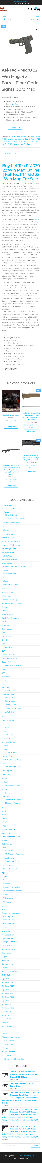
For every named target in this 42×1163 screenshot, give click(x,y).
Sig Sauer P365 (8, 1004)
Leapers (5, 818)
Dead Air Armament (10, 658)
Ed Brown (6, 676)
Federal (6, 883)
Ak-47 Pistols (8, 756)
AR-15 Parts (8, 851)
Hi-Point (5, 782)
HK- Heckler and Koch (11, 786)
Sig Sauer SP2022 (9, 1011)
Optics (6, 512)
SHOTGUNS (7, 975)
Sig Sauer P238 (8, 997)
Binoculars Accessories (16, 518)
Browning (6, 625)
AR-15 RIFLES (7, 592)
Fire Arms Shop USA (27, 1156)
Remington (8, 894)
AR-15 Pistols (8, 691)
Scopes (5, 968)
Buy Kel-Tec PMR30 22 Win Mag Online (21, 167)
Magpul (5, 826)
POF (3, 873)
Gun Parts (6, 738)
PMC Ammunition (11, 574)
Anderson (6, 589)
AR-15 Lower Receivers (14, 854)
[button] (37, 29)
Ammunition (7, 563)
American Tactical (9, 560)
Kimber (5, 815)
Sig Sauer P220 (8, 986)
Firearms (5, 687)
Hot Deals (6, 793)
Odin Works (7, 844)
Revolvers (6, 931)
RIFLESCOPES (8, 935)
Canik (4, 633)
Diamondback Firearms (12, 666)
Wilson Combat (8, 1052)
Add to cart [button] (11, 427)
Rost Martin (6, 953)
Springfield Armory (13, 708)
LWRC (4, 822)
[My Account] (31, 9)
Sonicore (5, 1022)
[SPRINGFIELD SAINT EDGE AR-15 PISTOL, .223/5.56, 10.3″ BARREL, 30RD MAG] (4, 19)
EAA (3, 673)
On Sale (6, 796)
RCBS (4, 909)
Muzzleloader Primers (12, 891)
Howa (4, 807)
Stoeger (5, 1030)
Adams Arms (7, 534)
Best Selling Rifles (12, 767)
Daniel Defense (8, 655)
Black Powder (7, 614)
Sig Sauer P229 (8, 993)
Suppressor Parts (12, 861)
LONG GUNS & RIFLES (12, 760)
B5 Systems (6, 596)
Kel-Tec (15, 104)
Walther (5, 1048)
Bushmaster (7, 629)
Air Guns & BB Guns (11, 752)
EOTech (5, 680)
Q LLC (4, 906)
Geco (5, 570)
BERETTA (9, 697)
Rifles (5, 763)
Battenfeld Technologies (12, 603)
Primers (5, 877)
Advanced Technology (11, 545)
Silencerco (6, 1015)
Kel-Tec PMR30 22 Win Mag (28, 141)
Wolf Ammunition (10, 585)
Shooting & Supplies (10, 971)
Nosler (4, 840)
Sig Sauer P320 (8, 1000)
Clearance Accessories (14, 799)
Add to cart (15, 128)
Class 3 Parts (8, 858)
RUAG (6, 577)
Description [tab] (10, 153)
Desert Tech (7, 662)
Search (35, 1146)
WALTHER (9, 712)
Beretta (5, 607)
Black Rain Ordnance (10, 618)
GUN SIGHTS (7, 746)
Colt (3, 644)
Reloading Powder (9, 917)
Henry (4, 778)
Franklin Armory (8, 720)
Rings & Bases (7, 946)
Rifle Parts (7, 865)
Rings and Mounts (10, 942)
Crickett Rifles (7, 647)
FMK (4, 716)
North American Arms (11, 837)
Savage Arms (7, 964)
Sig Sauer (7, 581)
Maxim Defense (8, 829)
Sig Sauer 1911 (7, 982)
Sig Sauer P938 (8, 1008)
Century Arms (7, 636)
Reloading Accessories (11, 913)
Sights (6, 530)
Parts (4, 848)
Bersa (4, 611)
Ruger (4, 957)
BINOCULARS (11, 515)
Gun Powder (8, 923)
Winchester (8, 898)
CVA (3, 651)
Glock (4, 731)
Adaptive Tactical (9, 538)
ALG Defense (7, 556)
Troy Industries (8, 1041)
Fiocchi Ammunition (11, 887)
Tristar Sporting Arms (10, 1037)
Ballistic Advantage (10, 600)
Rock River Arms (8, 949)
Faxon (4, 684)
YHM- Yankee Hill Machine (13, 1059)
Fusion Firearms (8, 724)
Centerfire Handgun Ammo (14, 566)
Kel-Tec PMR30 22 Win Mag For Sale (16, 144)
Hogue (4, 789)
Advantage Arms (9, 549)
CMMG (4, 640)
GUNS (13, 136)
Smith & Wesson (12, 705)
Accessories (8, 938)
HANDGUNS (21, 136)
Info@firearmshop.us (21, 1)
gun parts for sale (9, 742)
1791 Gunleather (8, 505)
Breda (4, 622)
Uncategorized (8, 1044)
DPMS (4, 669)
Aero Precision (8, 552)
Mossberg (6, 833)
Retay (4, 928)
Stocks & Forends (10, 869)
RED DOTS (7, 526)
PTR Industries (8, 902)
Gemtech (6, 727)
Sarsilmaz (6, 960)
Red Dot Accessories (11, 523)
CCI (4, 880)
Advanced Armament (11, 541)
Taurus (4, 1033)
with (37, 219)
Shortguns (7, 771)
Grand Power (7, 735)
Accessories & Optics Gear (12, 509)
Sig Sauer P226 (8, 990)
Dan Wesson (10, 701)
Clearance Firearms (13, 803)
